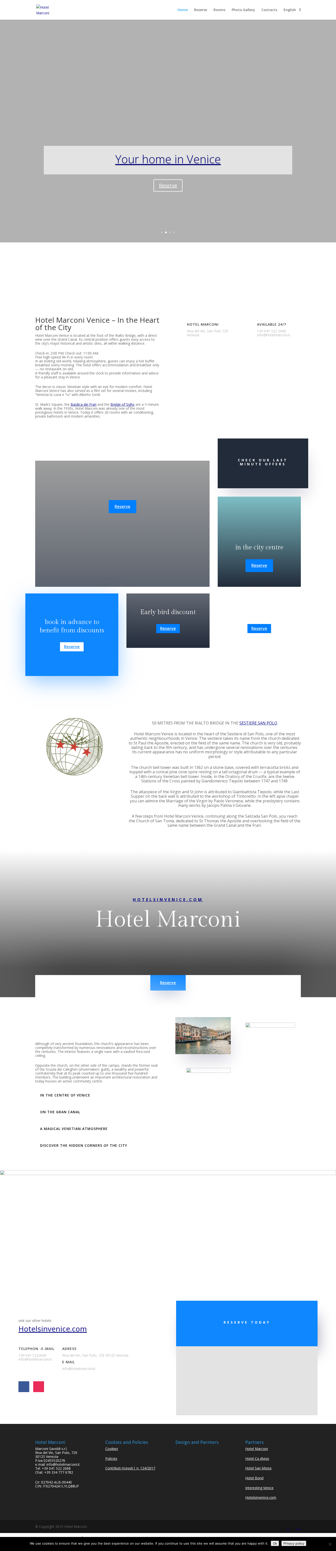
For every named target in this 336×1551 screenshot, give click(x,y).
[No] (329, 1544)
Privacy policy (293, 1543)
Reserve (200, 10)
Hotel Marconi (256, 1448)
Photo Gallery (243, 10)
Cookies (111, 1448)
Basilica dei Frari (83, 404)
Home (183, 10)
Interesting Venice (259, 1487)
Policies (111, 1458)
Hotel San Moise (258, 1468)
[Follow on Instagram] (38, 1386)
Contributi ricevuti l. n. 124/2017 (130, 1468)
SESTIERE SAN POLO (258, 723)
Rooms (219, 10)
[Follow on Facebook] (23, 1386)
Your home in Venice (168, 159)
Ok (275, 1543)
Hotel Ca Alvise (257, 1458)
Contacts (269, 10)
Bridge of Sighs (122, 404)
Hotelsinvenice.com (168, 899)
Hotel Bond (254, 1478)
